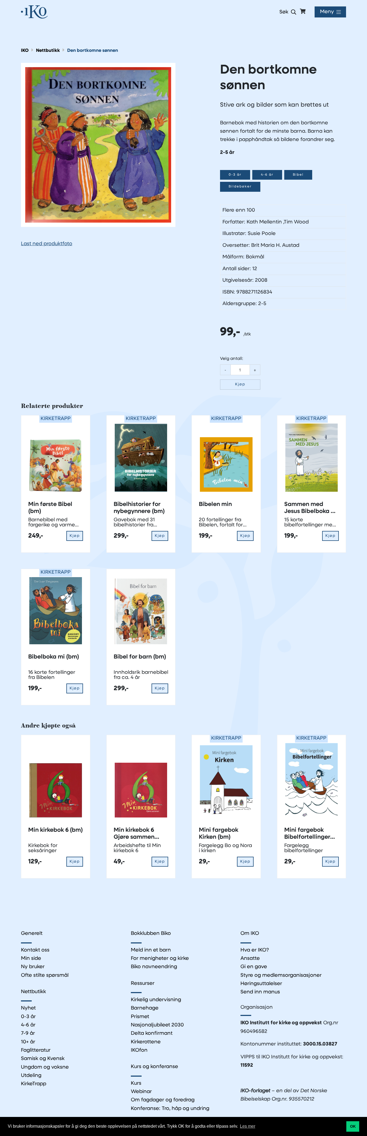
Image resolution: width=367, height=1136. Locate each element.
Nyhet (28, 1008)
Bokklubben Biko (151, 933)
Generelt (31, 933)
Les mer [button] (247, 1126)
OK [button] (353, 1126)
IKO (25, 50)
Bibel (298, 174)
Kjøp (240, 384)
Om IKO (249, 933)
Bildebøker (240, 186)
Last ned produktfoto (46, 244)
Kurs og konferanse (154, 1066)
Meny (327, 12)
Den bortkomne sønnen (92, 50)
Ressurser (142, 983)
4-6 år (267, 174)
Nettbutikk (48, 50)
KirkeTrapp (33, 1084)
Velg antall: (231, 359)
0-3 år (235, 174)
